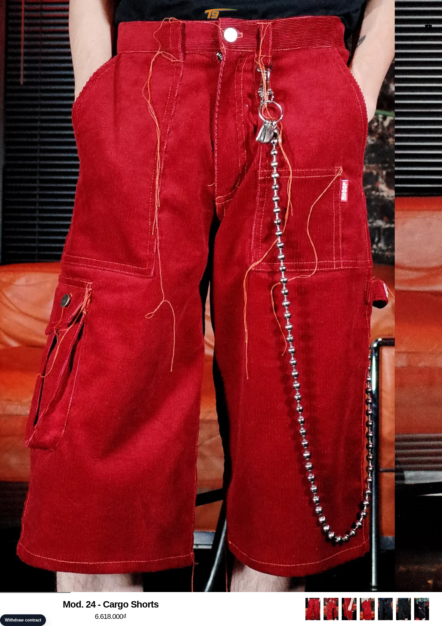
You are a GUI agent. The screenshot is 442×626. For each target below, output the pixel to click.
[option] (312, 609)
